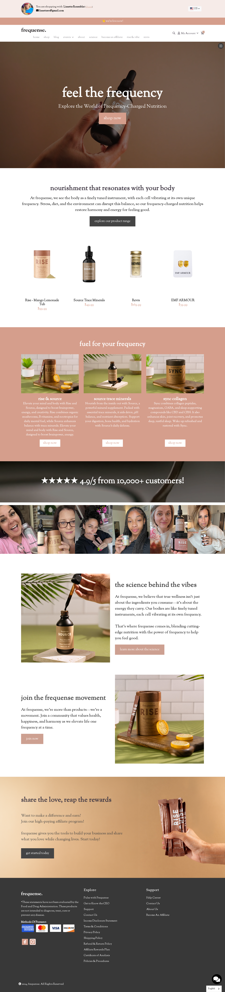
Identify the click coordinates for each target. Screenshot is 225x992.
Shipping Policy (93, 938)
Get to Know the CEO (96, 904)
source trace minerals (112, 399)
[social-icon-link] (25, 942)
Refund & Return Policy (98, 944)
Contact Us (90, 915)
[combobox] (194, 8)
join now (32, 738)
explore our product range (112, 221)
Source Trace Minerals (89, 300)
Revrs (136, 300)
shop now (112, 118)
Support (89, 909)
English (211, 988)
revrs (146, 37)
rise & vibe (133, 37)
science (93, 37)
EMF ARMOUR (183, 300)
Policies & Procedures (96, 961)
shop (47, 37)
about (81, 37)
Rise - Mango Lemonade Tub (42, 302)
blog (56, 37)
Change (89, 6)
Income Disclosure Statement (100, 921)
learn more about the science (139, 649)
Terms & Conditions (96, 927)
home (36, 37)
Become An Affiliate (157, 915)
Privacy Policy (92, 932)
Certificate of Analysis (97, 955)
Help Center (153, 898)
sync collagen (175, 399)
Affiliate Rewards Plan (97, 950)
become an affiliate (112, 37)
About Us (152, 909)
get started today (37, 853)
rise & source (50, 399)
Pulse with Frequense (96, 898)
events (67, 37)
